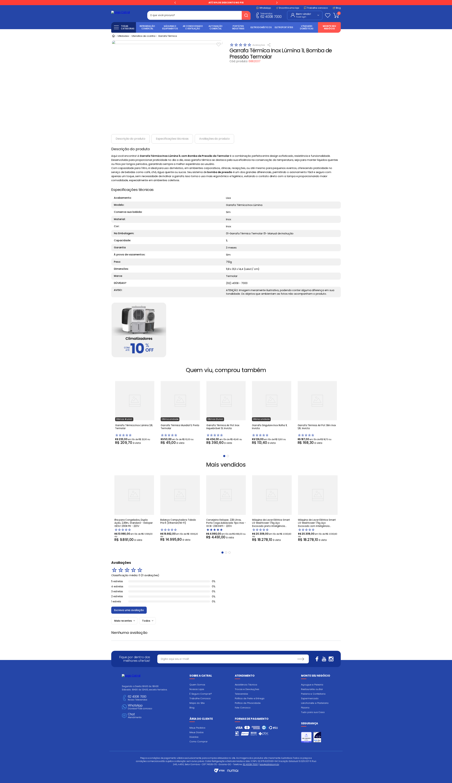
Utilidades (123, 36)
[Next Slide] (277, 2)
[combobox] (199, 15)
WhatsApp (140, 707)
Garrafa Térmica (167, 36)
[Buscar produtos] (246, 15)
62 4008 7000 (270, 15)
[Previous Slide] (175, 2)
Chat (135, 716)
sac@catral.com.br (269, 764)
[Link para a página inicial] (113, 36)
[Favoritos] (327, 15)
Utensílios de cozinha (143, 36)
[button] (222, 552)
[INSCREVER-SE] (301, 659)
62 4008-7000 (250, 764)
